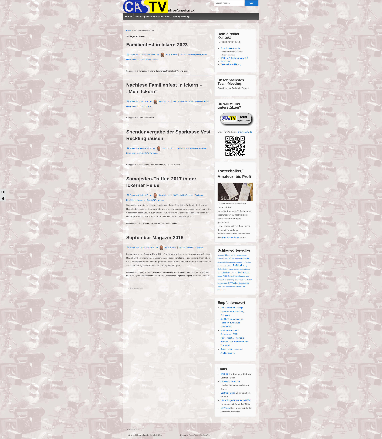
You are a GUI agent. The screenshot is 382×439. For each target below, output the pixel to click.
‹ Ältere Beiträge (135, 288)
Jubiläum (242, 269)
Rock (219, 280)
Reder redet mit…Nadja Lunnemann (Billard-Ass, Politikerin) (232, 311)
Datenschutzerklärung (231, 64)
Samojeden (155, 223)
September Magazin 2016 (155, 237)
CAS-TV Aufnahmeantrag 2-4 (234, 58)
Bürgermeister (230, 255)
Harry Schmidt (171, 55)
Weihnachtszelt (221, 290)
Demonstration (236, 258)
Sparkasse (168, 165)
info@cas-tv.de (245, 132)
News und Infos (138, 59)
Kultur (204, 55)
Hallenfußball (223, 269)
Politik (225, 276)
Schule (223, 280)
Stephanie (181, 276)
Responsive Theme (187, 435)
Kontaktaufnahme (230, 237)
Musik (128, 59)
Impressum (226, 61)
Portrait (128, 16)
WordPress (207, 435)
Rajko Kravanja (234, 276)
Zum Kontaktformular (231, 48)
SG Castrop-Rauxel (233, 280)
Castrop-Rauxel (242, 255)
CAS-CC (224, 374)
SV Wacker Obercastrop (238, 283)
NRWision (225, 408)
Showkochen (242, 280)
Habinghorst (144, 165)
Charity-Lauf (157, 272)
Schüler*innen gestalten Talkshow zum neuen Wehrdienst (232, 323)
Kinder (247, 269)
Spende (177, 165)
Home (128, 30)
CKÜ (229, 258)
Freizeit (226, 266)
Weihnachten (240, 286)
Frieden (230, 266)
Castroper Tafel (145, 272)
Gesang (245, 266)
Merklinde (159, 165)
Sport (249, 279)
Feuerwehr (220, 266)
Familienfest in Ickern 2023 (157, 44)
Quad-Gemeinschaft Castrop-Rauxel (150, 276)
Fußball (237, 265)
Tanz (223, 286)
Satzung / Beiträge (181, 16)
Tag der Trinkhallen (193, 276)
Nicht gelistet (197, 247)
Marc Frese (200, 272)
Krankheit (231, 273)
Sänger (219, 286)
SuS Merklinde (223, 283)
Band (219, 255)
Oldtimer (220, 276)
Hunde (141, 223)
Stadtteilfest (171, 71)
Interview (236, 269)
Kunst (236, 273)
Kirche (219, 273)
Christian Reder (222, 258)
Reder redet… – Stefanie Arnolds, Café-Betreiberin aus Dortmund (234, 341)
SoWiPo (148, 59)
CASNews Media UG (230, 381)
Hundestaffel (144, 71)
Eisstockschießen (223, 262)
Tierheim (206, 276)
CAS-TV (135, 430)
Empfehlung (131, 200)
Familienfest (143, 118)
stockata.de (144, 435)
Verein (233, 286)
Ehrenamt (245, 258)
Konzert (225, 272)
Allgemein (197, 55)
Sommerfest (160, 71)
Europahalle (239, 262)
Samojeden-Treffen (169, 223)
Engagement (232, 262)
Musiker (247, 273)
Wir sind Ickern (182, 71)
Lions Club (190, 272)
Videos (155, 59)
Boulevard (199, 101)
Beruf (222, 255)
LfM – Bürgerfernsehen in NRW (235, 400)
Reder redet (245, 276)
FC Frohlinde (247, 262)
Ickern (152, 71)
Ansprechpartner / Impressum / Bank (152, 16)
